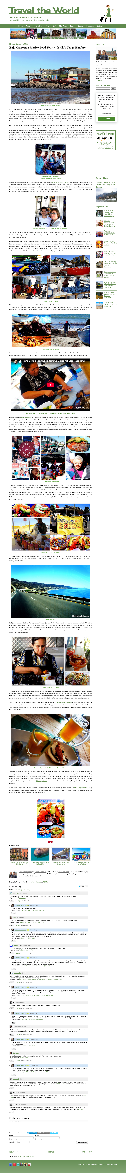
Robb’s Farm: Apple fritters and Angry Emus (31, 922)
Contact (80, 26)
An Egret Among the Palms (27, 950)
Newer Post (14, 1152)
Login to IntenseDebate (32, 1133)
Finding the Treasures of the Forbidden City (109, 232)
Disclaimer (90, 26)
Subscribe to (13, 1142)
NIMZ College (61, 1084)
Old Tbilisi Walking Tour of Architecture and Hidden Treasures (110, 264)
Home (20, 26)
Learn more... (100, 80)
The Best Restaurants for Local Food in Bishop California (109, 223)
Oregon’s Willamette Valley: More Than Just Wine (35, 1072)
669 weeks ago (28, 973)
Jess (14, 917)
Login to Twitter (54, 1133)
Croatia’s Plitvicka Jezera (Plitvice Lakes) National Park (37, 966)
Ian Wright (16, 893)
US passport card (41, 781)
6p (20, 1079)
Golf (54, 26)
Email (37, 1135)
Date (16, 890)
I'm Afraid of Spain (24, 1057)
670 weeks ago (23, 893)
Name (11, 1135)
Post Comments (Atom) (26, 1156)
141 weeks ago (21, 1092)
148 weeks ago (26, 1079)
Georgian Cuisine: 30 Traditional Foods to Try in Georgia (110, 274)
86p (28, 905)
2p (20, 945)
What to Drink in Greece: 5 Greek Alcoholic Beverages (109, 295)
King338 (80, 1109)
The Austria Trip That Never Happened (32, 1019)
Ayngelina (16, 1053)
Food (47, 26)
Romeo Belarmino (40, 872)
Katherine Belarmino (25, 872)
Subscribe (106, 118)
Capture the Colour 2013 (28, 938)
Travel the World (44, 10)
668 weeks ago (34, 1039)
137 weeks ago (22, 1104)
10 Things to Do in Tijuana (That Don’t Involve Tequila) (110, 253)
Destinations (37, 26)
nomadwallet (17, 973)
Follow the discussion (86, 886)
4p (22, 973)
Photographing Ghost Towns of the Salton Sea (110, 304)
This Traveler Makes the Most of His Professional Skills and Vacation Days (40, 979)
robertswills (16, 1079)
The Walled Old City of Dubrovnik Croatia (32, 910)
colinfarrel (16, 945)
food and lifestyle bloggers (60, 182)
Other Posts (63, 26)
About (28, 26)
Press (72, 26)
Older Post (87, 1152)
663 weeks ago (23, 1053)
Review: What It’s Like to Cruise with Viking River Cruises (105, 184)
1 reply (18, 901)
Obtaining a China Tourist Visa (29, 1046)
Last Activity (26, 890)
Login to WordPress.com (43, 1133)
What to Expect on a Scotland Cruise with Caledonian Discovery (110, 284)
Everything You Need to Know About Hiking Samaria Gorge (109, 213)
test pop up (22, 898)
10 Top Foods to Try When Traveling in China (110, 243)
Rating (20, 890)
